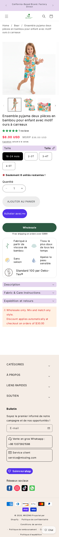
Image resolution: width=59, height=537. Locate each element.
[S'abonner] (48, 428)
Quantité (7, 181)
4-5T (9, 166)
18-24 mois (13, 156)
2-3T (31, 156)
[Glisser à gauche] (3, 105)
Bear (17, 25)
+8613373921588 (19, 444)
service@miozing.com (22, 457)
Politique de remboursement (23, 529)
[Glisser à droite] (55, 105)
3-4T (45, 156)
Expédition (6, 142)
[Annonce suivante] (53, 5)
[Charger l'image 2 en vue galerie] (29, 104)
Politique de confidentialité (35, 519)
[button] (6, 16)
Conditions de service (31, 524)
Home (6, 25)
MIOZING (27, 515)
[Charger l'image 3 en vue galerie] (44, 104)
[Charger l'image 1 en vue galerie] (14, 104)
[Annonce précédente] (6, 5)
